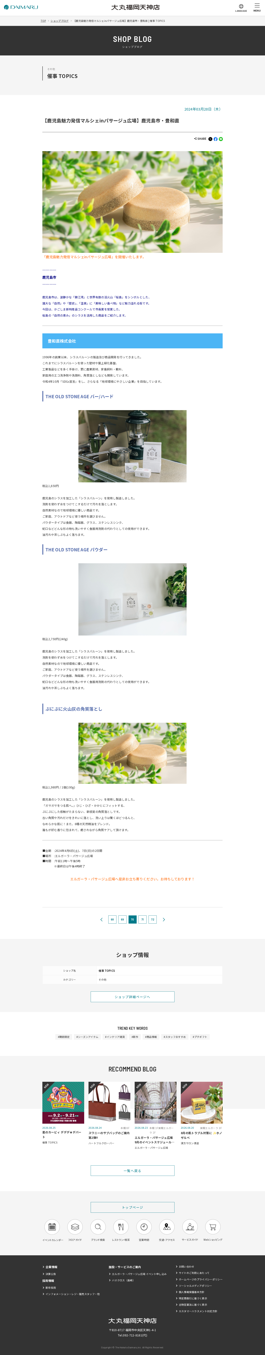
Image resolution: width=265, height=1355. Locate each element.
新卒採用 (51, 1287)
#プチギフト (200, 1037)
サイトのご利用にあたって (194, 1273)
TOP (43, 21)
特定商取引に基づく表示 (193, 1298)
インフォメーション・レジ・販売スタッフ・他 (73, 1294)
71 (142, 919)
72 (152, 919)
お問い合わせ (186, 1266)
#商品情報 (151, 1037)
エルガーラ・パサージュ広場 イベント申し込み (139, 1274)
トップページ (132, 1207)
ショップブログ (59, 21)
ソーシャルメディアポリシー (195, 1285)
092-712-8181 (132, 1335)
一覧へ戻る (133, 1170)
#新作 (135, 1037)
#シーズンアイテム (87, 1037)
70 (132, 919)
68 (112, 919)
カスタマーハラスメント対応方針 (198, 1311)
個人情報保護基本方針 (192, 1292)
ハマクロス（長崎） (123, 1280)
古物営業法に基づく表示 (193, 1304)
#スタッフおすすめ (175, 1037)
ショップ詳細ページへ (132, 996)
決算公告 (51, 1274)
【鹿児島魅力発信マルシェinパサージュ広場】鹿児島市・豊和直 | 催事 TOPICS (119, 21)
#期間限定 (64, 1037)
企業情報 (51, 1267)
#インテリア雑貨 (115, 1037)
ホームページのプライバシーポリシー (201, 1279)
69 (122, 919)
